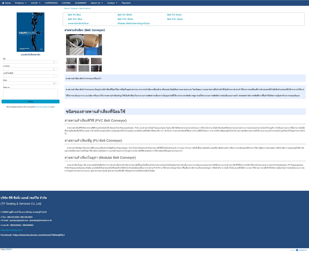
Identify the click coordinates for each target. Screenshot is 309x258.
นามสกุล (6, 66)
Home (66, 8)
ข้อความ (6, 87)
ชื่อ (4, 59)
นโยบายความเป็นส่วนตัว (42, 107)
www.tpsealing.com (12, 230)
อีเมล (5, 80)
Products (74, 8)
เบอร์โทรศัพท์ (8, 73)
